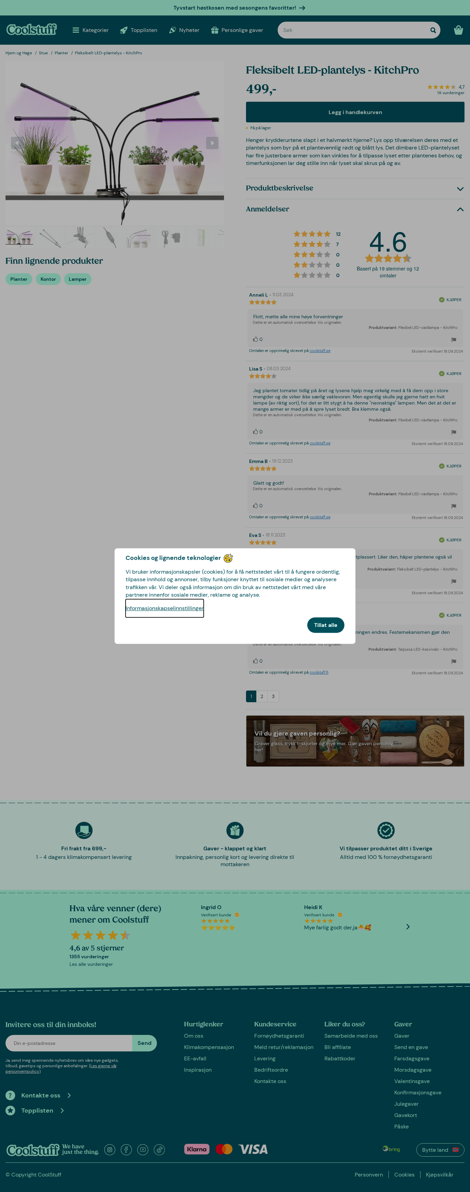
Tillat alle (326, 625)
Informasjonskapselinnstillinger (165, 608)
